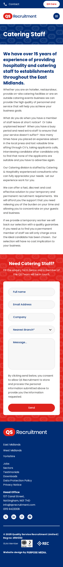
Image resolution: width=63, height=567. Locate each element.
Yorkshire (9, 456)
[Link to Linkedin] (13, 516)
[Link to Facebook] (29, 516)
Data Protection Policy (17, 480)
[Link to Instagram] (21, 516)
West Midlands (12, 450)
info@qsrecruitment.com (19, 505)
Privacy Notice (12, 485)
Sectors (8, 468)
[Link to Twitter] (5, 516)
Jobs (6, 464)
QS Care (52, 4)
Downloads (10, 476)
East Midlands (12, 444)
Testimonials (11, 472)
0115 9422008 (11, 509)
